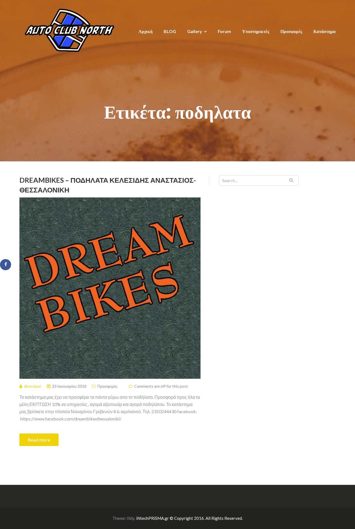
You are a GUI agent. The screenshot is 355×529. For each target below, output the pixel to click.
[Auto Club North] (69, 29)
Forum (224, 31)
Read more (39, 439)
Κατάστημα (324, 31)
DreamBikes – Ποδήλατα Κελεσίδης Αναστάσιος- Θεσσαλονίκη (107, 185)
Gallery (194, 31)
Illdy (131, 518)
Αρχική (145, 31)
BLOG (170, 31)
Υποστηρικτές (255, 31)
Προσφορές (291, 31)
